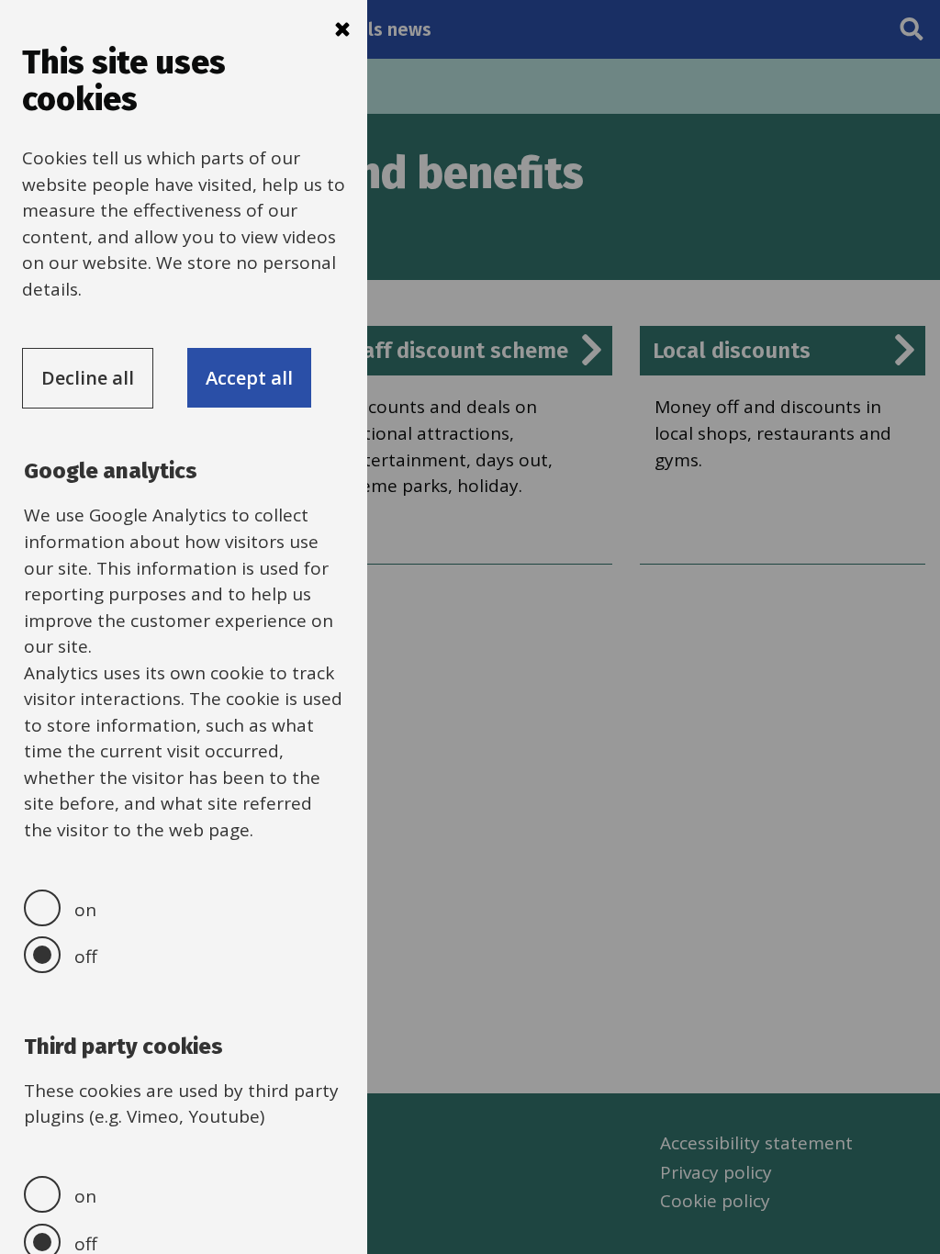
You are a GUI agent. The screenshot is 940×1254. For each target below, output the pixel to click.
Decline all (87, 377)
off (85, 956)
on (85, 910)
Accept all (249, 377)
